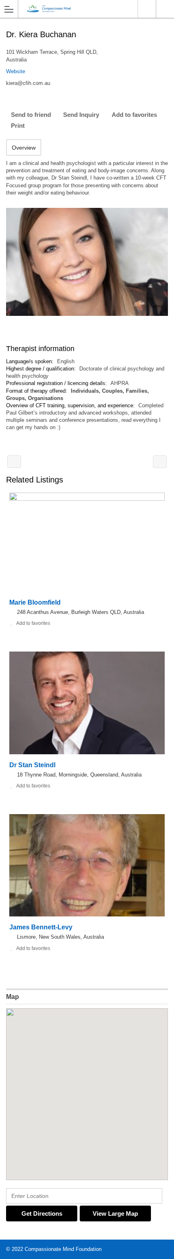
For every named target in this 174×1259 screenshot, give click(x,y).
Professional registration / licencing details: (57, 383)
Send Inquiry (81, 114)
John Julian (14, 461)
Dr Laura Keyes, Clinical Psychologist (160, 461)
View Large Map (115, 1213)
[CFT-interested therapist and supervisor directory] (79, 8)
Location (147, 9)
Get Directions (41, 1213)
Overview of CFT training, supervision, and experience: (71, 405)
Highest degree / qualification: (41, 369)
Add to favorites (134, 114)
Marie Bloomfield (35, 602)
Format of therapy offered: (37, 391)
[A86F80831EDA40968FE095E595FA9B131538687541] (87, 262)
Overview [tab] (24, 147)
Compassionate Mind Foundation (63, 1249)
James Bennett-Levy (40, 927)
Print (18, 125)
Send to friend (31, 114)
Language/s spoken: (30, 361)
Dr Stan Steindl (32, 765)
